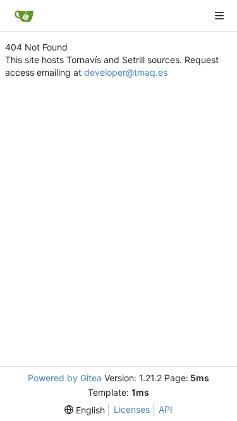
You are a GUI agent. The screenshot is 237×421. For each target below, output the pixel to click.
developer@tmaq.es (125, 72)
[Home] (24, 15)
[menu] (84, 410)
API (166, 409)
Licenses (132, 409)
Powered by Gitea (65, 377)
